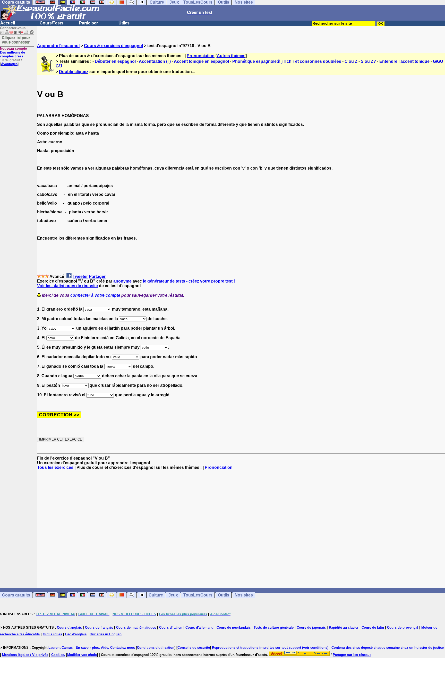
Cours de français (99, 627)
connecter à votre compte (95, 295)
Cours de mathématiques (136, 627)
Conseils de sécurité (193, 647)
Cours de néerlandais (234, 627)
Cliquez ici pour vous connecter (16, 39)
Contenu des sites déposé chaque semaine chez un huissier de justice (387, 647)
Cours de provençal (402, 627)
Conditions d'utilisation (155, 647)
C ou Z (351, 61)
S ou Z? (368, 61)
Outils (223, 595)
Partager (97, 276)
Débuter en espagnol (115, 61)
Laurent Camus (60, 647)
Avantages (9, 64)
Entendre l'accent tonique (404, 61)
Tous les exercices (55, 467)
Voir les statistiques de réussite (67, 286)
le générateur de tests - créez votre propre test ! (189, 281)
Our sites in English (106, 634)
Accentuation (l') (155, 61)
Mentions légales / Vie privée (25, 655)
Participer (88, 23)
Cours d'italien (170, 627)
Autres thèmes (231, 56)
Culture (156, 595)
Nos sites (244, 595)
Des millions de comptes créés (13, 52)
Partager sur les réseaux (352, 655)
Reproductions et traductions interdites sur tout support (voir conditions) (270, 647)
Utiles (124, 23)
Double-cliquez (73, 71)
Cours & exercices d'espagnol (113, 45)
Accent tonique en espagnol (201, 61)
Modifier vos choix (82, 655)
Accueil (7, 23)
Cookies (57, 655)
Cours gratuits (16, 595)
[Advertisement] (241, 529)
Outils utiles (52, 634)
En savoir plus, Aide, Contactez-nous (105, 647)
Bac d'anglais (76, 634)
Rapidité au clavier (343, 627)
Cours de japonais (311, 627)
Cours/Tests (51, 23)
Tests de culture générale (274, 627)
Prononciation (201, 56)
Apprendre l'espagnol (58, 45)
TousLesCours (197, 595)
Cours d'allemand (199, 627)
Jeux (173, 595)
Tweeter (80, 276)
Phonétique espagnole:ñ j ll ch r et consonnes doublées (286, 61)
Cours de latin (373, 627)
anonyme (122, 281)
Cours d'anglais (69, 627)
